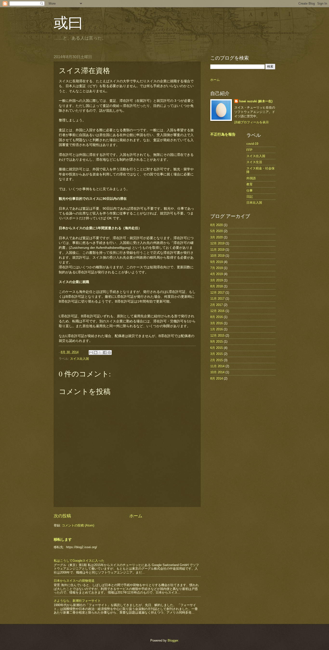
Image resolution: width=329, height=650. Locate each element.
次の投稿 (62, 515)
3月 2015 (216, 354)
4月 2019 (216, 274)
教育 (249, 184)
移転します (63, 539)
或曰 (68, 22)
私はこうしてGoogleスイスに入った (79, 560)
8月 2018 (216, 286)
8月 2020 (216, 225)
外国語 (251, 178)
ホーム (135, 515)
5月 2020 (216, 231)
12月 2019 (217, 243)
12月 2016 (217, 311)
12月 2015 (217, 335)
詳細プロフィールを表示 (251, 122)
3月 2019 (216, 280)
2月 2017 (216, 305)
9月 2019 (216, 262)
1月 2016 (216, 329)
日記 (249, 196)
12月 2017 (217, 292)
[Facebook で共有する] (104, 352)
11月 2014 (217, 366)
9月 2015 (216, 341)
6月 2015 (216, 348)
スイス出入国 (79, 358)
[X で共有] (100, 352)
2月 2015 (216, 360)
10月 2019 (217, 255)
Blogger (173, 640)
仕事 (249, 190)
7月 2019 (216, 268)
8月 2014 (216, 378)
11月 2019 (217, 249)
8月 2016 (216, 317)
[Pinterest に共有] (109, 352)
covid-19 (252, 143)
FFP (249, 150)
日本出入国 (254, 202)
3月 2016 (216, 323)
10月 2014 (217, 372)
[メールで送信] (91, 352)
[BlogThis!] (95, 352)
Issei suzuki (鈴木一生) (255, 101)
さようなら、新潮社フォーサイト (77, 600)
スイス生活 (254, 162)
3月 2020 (216, 237)
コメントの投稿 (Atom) (78, 525)
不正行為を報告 (223, 134)
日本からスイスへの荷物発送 (74, 580)
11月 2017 (217, 298)
